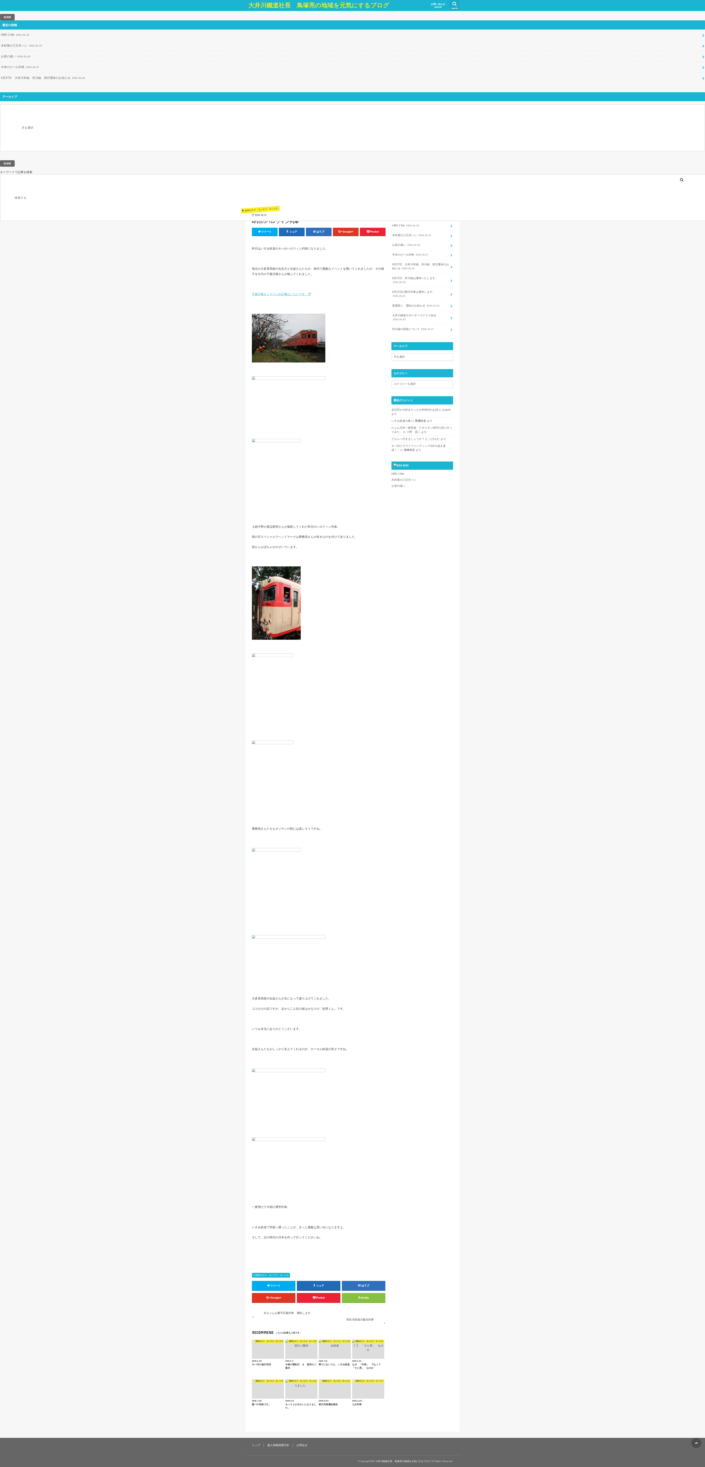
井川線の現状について (412, 329)
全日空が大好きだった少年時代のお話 (414, 409)
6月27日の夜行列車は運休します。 (413, 293)
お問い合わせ (438, 5)
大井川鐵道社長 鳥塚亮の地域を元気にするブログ (318, 5)
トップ (256, 1445)
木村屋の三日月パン (21, 45)
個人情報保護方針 (278, 1445)
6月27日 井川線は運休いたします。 (415, 280)
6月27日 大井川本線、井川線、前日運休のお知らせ (43, 77)
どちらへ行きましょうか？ (407, 438)
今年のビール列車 (20, 67)
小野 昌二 (413, 432)
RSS (406, 465)
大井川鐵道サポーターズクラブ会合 (414, 317)
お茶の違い (15, 56)
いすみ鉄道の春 (401, 420)
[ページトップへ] (696, 1443)
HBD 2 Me (15, 34)
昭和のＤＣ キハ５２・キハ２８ (272, 1275)
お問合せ (302, 1445)
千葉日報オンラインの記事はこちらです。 (280, 294)
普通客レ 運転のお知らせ (415, 305)
